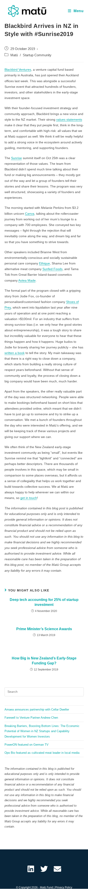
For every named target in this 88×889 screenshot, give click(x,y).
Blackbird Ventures (18, 69)
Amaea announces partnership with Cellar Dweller (37, 709)
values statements (69, 119)
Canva (29, 213)
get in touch (28, 498)
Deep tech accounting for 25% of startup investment (44, 602)
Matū (14, 55)
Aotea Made (27, 280)
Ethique (44, 263)
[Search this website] (44, 691)
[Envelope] (57, 869)
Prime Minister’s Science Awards (44, 629)
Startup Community (37, 55)
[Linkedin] (31, 869)
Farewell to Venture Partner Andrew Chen (31, 717)
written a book (15, 353)
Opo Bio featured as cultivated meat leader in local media (42, 752)
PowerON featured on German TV (27, 744)
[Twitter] (44, 869)
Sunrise (16, 158)
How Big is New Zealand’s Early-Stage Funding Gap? (44, 660)
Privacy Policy (63, 887)
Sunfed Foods (52, 269)
